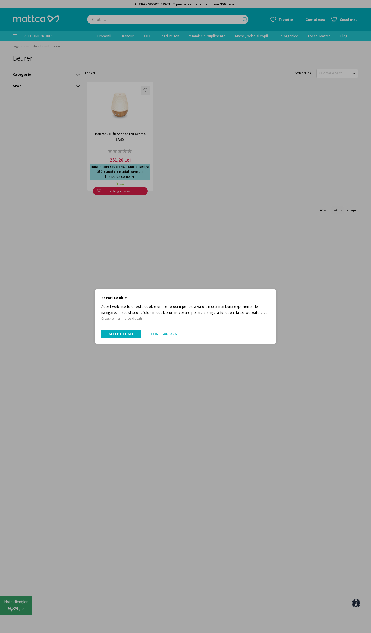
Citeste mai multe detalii (122, 318)
